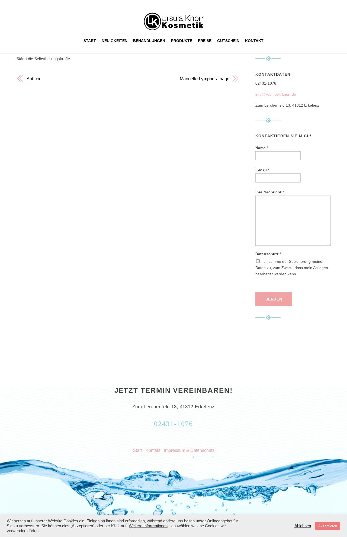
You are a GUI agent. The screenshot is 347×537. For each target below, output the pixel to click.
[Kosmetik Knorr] (173, 28)
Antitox (33, 78)
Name (261, 148)
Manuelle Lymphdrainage (204, 78)
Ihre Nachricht (269, 192)
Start (89, 41)
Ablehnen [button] (302, 526)
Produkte (181, 41)
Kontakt (254, 41)
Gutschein (228, 41)
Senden (273, 299)
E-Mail (262, 170)
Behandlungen (149, 41)
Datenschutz (268, 254)
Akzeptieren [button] (327, 526)
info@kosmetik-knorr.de (275, 94)
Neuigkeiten (114, 41)
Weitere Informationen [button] (148, 526)
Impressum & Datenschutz (189, 450)
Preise (204, 41)
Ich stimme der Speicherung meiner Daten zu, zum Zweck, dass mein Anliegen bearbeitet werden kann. (291, 268)
